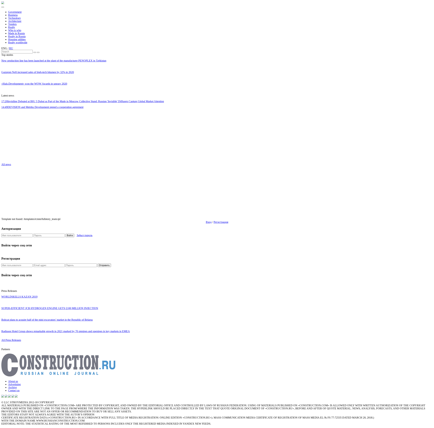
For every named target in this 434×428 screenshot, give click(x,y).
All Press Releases (11, 340)
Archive (12, 387)
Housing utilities (17, 39)
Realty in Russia (17, 36)
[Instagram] (9, 396)
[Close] (38, 52)
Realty (11, 27)
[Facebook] (16, 396)
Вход (209, 222)
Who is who (14, 30)
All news (6, 164)
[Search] (34, 52)
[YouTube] (6, 396)
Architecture (14, 21)
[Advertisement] (21, 136)
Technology (14, 18)
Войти (70, 235)
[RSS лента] (13, 396)
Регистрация (221, 222)
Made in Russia (16, 33)
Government (15, 12)
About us (13, 381)
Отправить (104, 265)
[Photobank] (2, 396)
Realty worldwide (17, 42)
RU (11, 48)
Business (13, 15)
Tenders (12, 24)
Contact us (13, 390)
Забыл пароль (84, 235)
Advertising (14, 384)
